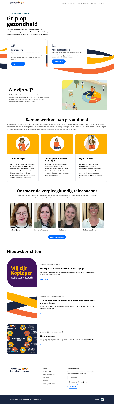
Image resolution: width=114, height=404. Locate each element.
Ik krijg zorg (84, 382)
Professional (73, 382)
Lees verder (44, 279)
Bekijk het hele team (57, 237)
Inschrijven (73, 386)
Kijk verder (16, 64)
